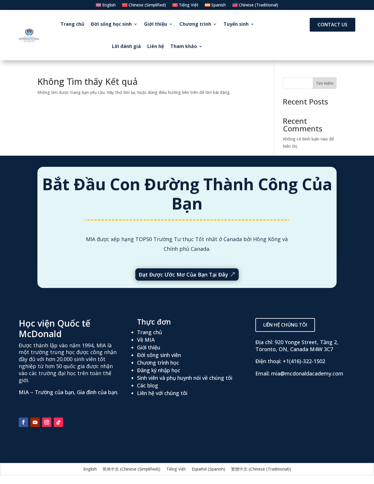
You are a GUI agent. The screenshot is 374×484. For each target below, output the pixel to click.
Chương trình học (158, 362)
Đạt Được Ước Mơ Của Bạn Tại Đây (183, 274)
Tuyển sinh (236, 24)
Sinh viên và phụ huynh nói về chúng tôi (184, 377)
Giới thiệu (155, 24)
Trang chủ (72, 24)
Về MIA (146, 339)
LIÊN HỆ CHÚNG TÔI (285, 325)
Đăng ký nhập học (158, 370)
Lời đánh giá (126, 46)
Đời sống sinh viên (159, 354)
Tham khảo (183, 46)
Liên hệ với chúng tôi (162, 393)
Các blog (147, 385)
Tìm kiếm (324, 83)
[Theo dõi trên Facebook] (23, 422)
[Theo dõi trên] (70, 422)
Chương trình (195, 24)
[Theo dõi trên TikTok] (58, 422)
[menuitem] (106, 6)
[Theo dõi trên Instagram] (46, 422)
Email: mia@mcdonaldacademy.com (299, 373)
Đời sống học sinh (111, 24)
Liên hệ (155, 46)
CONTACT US (332, 24)
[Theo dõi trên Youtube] (35, 422)
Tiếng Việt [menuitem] (176, 469)
